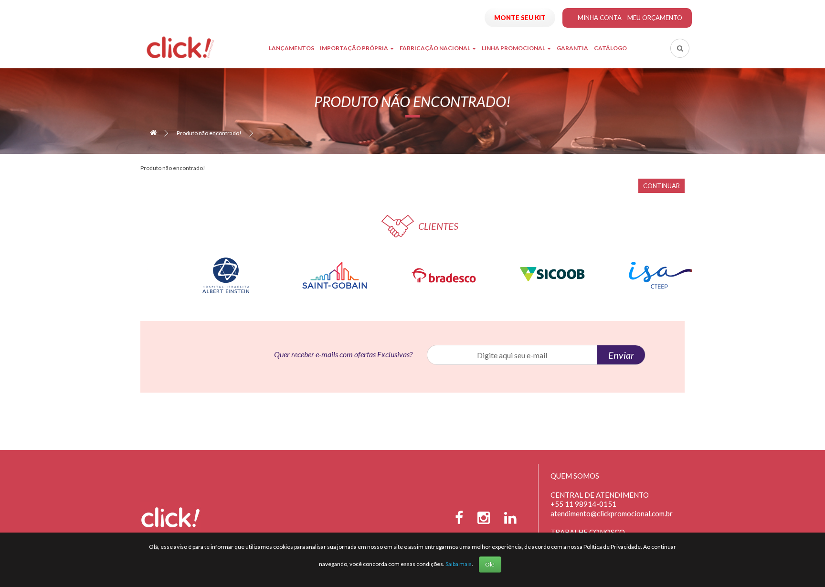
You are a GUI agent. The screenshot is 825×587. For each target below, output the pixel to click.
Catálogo (610, 48)
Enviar (621, 355)
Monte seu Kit (520, 17)
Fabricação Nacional (435, 48)
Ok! (490, 564)
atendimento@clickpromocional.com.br (611, 513)
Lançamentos (291, 48)
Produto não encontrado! (209, 133)
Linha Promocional (514, 48)
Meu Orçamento (654, 17)
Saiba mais (458, 563)
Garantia (572, 48)
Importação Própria (354, 48)
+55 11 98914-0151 (583, 504)
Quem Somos (574, 475)
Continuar (661, 186)
